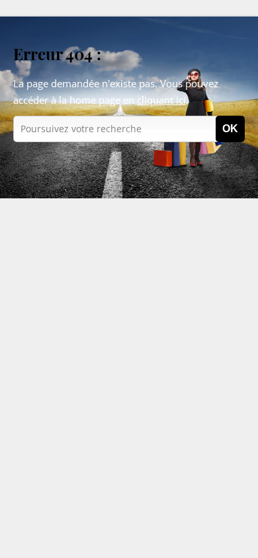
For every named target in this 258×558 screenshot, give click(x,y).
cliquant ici (161, 99)
